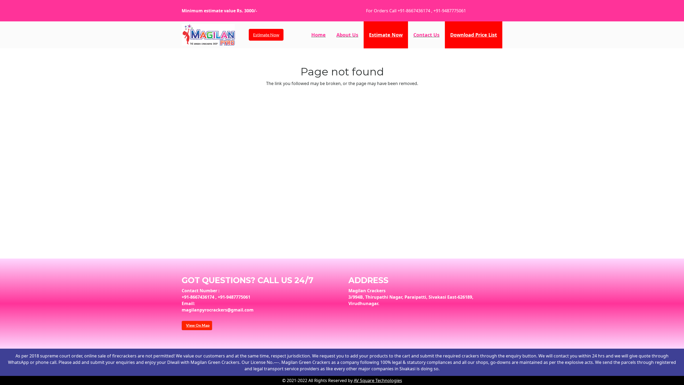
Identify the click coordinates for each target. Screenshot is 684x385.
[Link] (208, 34)
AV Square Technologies (378, 380)
